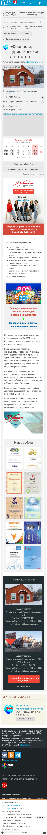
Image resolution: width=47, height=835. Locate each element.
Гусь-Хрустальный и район (13, 27)
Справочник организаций (10, 14)
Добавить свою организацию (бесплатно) (31, 14)
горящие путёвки (13, 104)
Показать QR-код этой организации (23, 169)
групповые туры (30, 104)
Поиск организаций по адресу (33, 28)
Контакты (30, 775)
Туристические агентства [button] (17, 39)
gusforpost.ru (11, 106)
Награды (12, 775)
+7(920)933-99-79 (13, 99)
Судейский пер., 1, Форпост (18, 91)
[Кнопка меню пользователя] (39, 3)
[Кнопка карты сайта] (44, 3)
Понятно (40, 817)
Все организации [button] (11, 33)
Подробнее (25, 745)
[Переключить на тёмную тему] (30, 2)
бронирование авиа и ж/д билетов (21, 101)
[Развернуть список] (42, 97)
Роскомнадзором (35, 740)
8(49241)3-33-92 (13, 97)
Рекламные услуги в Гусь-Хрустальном (19, 779)
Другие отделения (34, 62)
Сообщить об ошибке (23, 164)
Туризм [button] (27, 33)
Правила (21, 775)
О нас (4, 775)
